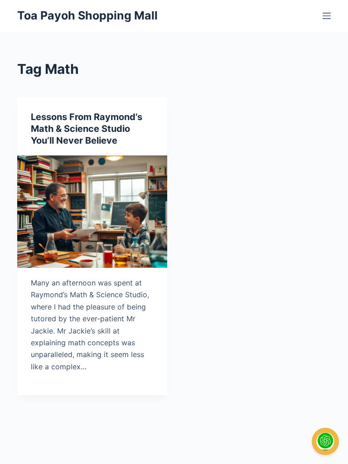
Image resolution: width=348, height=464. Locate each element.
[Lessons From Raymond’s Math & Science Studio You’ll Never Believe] (92, 211)
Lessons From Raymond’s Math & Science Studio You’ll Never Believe (86, 128)
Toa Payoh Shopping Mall (87, 15)
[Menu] (327, 16)
